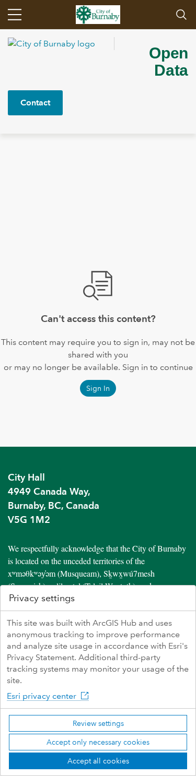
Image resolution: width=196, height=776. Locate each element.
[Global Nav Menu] (14, 14)
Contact (35, 103)
